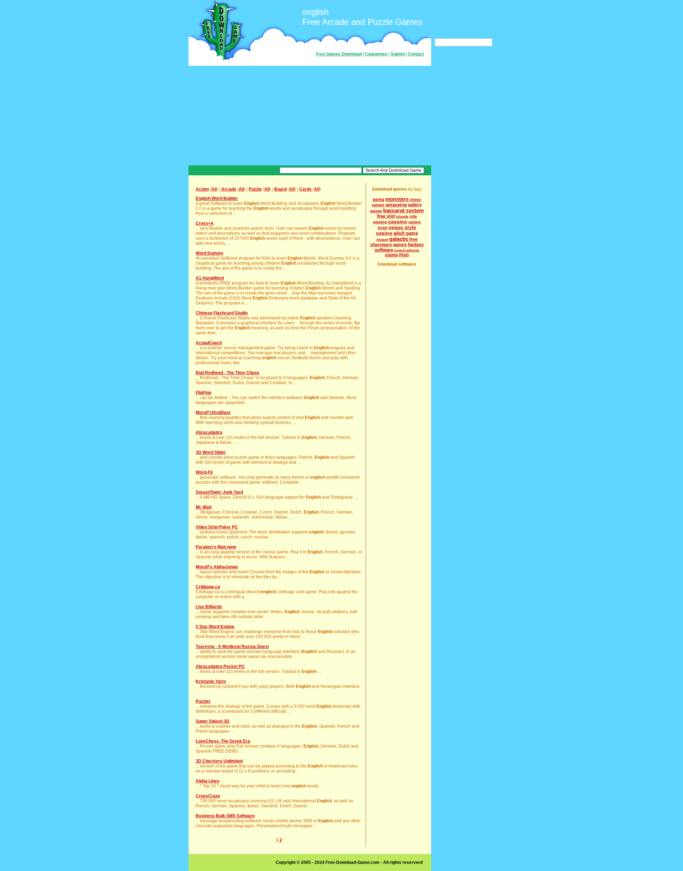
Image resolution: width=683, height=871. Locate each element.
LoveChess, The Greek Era (223, 741)
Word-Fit (204, 472)
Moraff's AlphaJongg (217, 566)
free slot (386, 216)
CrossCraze (208, 795)
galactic (398, 239)
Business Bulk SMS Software (225, 815)
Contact (416, 54)
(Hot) (404, 255)
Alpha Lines (207, 781)
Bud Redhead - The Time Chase (227, 372)
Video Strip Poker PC (217, 527)
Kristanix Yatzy (211, 681)
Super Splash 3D (212, 721)
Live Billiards (209, 606)
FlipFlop (203, 392)
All (214, 189)
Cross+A (205, 223)
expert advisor (406, 250)
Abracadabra (209, 432)
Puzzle (255, 189)
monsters (397, 199)
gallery (415, 204)
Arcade (228, 189)
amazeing (396, 204)
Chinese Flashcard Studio (222, 312)
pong (378, 199)
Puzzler (203, 701)
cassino (397, 221)
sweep (376, 211)
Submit (398, 54)
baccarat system (403, 210)
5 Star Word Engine (215, 626)
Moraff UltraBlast (213, 412)
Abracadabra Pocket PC (220, 666)
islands (402, 216)
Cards (305, 189)
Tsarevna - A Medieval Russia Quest (232, 646)
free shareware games (394, 242)
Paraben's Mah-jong (216, 547)
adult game (405, 233)
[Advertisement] (310, 115)
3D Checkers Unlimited (219, 761)
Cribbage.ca (208, 586)
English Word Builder (217, 198)
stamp (391, 255)
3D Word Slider (211, 452)
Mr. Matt (204, 507)
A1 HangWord (210, 278)
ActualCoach (209, 342)
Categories (376, 54)
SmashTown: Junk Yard (219, 492)
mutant (382, 239)
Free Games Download (339, 54)
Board (280, 189)
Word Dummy (209, 253)
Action (202, 189)
